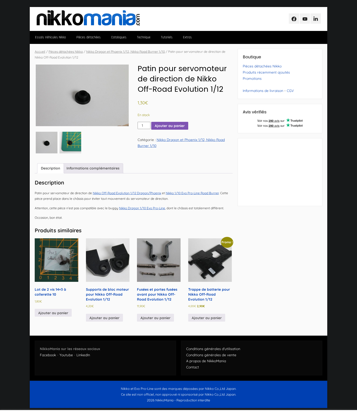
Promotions (252, 78)
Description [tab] (50, 168)
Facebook (48, 355)
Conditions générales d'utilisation (213, 349)
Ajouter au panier (170, 125)
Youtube (66, 355)
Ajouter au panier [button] (53, 313)
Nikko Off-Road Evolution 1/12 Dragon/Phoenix (127, 193)
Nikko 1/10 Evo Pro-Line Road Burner (192, 193)
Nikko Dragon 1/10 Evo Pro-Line (142, 208)
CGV (290, 90)
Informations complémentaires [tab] (93, 168)
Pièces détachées (88, 37)
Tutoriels (167, 37)
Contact (192, 367)
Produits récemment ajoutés (266, 72)
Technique (143, 37)
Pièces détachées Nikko (66, 51)
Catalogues (118, 37)
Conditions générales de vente (211, 355)
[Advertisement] (280, 172)
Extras (187, 37)
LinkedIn (83, 355)
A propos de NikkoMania (206, 361)
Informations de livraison (263, 90)
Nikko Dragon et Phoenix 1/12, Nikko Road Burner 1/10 (125, 51)
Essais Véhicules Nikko (50, 37)
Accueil (40, 51)
